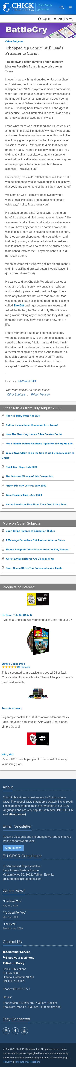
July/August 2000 (27, 381)
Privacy (8, 1062)
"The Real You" (12, 901)
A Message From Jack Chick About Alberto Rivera (35, 540)
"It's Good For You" (14, 912)
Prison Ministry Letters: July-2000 (26, 485)
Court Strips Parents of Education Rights (30, 530)
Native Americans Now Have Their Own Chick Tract (36, 504)
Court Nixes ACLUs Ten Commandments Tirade (34, 568)
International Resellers (27, 1062)
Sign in (46, 19)
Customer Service (17, 951)
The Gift (19, 305)
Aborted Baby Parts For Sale (23, 415)
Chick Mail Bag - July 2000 (21, 467)
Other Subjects (14, 41)
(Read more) (17, 814)
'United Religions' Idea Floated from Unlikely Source (37, 549)
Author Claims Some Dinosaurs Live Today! (32, 425)
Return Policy (14, 963)
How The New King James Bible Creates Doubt (34, 434)
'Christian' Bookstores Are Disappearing (30, 558)
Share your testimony (19, 957)
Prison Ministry (40, 394)
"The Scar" (9, 924)
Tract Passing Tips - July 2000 (24, 495)
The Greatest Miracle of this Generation (29, 476)
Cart (59, 19)
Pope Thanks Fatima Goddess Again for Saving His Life (39, 443)
